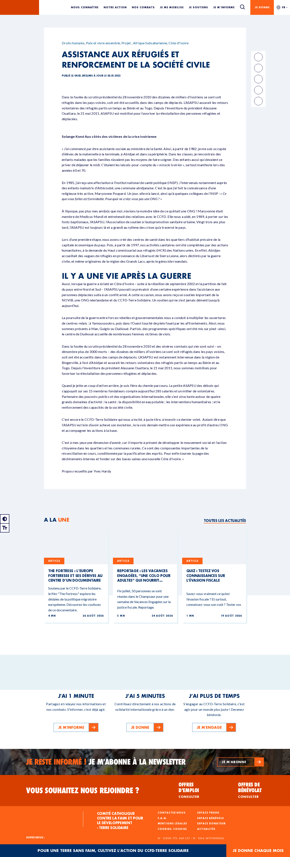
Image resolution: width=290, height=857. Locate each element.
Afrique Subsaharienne (150, 43)
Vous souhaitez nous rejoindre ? (82, 790)
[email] (258, 79)
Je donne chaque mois (258, 850)
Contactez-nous (172, 812)
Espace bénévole (210, 818)
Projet (126, 43)
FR (283, 7)
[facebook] (258, 57)
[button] (240, 761)
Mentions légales (172, 823)
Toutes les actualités (225, 520)
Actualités (206, 829)
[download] (258, 101)
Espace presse (208, 812)
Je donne (262, 7)
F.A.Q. (162, 818)
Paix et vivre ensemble (103, 43)
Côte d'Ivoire (179, 43)
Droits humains (73, 43)
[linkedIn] (258, 68)
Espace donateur (211, 823)
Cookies (180, 829)
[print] (258, 90)
